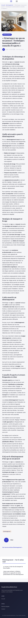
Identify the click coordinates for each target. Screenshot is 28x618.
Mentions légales (5, 606)
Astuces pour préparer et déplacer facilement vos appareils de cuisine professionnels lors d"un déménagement (13, 573)
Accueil (3, 5)
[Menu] (16, 1)
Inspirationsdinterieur (9, 587)
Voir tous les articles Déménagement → (12, 547)
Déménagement (9, 5)
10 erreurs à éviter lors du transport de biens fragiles (13, 567)
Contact (3, 609)
